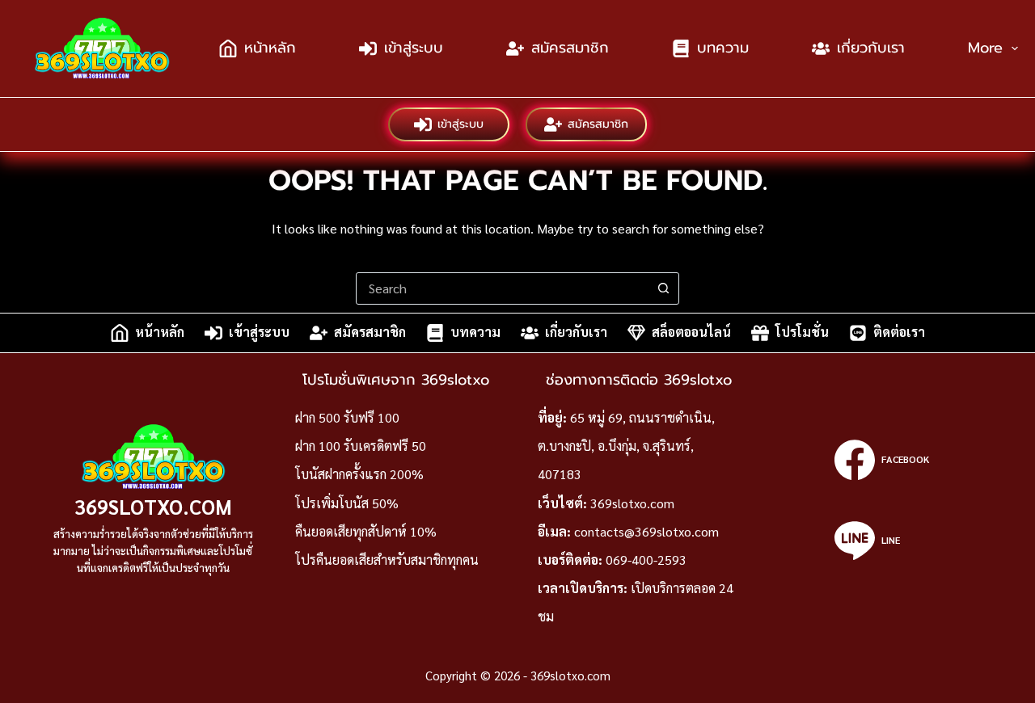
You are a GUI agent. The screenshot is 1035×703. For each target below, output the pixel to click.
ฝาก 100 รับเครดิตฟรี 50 (360, 445)
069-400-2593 (646, 559)
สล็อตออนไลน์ (691, 332)
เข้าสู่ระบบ (413, 47)
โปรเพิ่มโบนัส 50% (347, 503)
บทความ (723, 47)
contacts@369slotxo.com (646, 531)
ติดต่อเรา (899, 332)
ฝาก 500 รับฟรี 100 (347, 417)
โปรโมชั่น (802, 332)
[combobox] (502, 288)
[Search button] (663, 288)
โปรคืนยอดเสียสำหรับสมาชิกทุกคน (387, 559)
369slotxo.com (153, 506)
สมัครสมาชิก (570, 47)
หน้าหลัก (270, 47)
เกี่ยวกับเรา (871, 47)
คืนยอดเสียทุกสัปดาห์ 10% (366, 531)
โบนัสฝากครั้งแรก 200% (359, 473)
